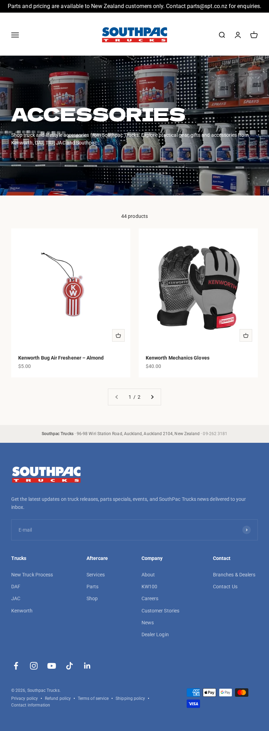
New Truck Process (32, 574)
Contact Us (225, 586)
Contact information (30, 705)
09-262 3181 (215, 433)
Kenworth (22, 610)
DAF (15, 586)
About (148, 574)
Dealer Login (155, 634)
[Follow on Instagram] (34, 665)
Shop (92, 598)
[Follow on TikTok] (69, 665)
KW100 (149, 586)
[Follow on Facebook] (16, 665)
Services (96, 574)
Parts (92, 586)
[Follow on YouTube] (51, 665)
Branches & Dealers (234, 574)
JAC (15, 598)
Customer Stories (160, 610)
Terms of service (93, 698)
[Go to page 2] (152, 397)
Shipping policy (130, 698)
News (148, 622)
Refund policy (58, 698)
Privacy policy (24, 698)
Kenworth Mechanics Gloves (177, 358)
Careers (150, 598)
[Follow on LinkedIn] (87, 665)
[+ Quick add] (118, 335)
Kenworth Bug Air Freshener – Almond (61, 358)
